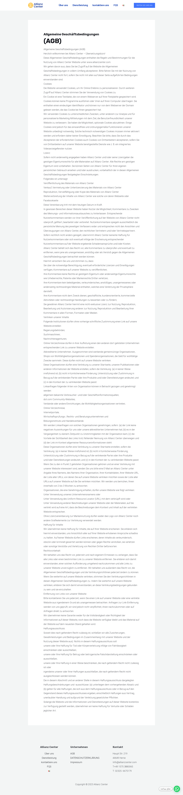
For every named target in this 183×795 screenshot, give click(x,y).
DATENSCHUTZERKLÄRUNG (84, 758)
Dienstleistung (80, 5)
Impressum (76, 762)
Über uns (63, 5)
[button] (144, 5)
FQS (116, 5)
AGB (72, 753)
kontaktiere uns (101, 5)
